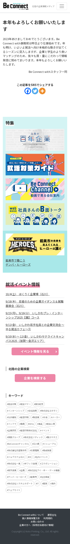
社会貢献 (45, 476)
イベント (45, 430)
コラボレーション (49, 463)
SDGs (31, 423)
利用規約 (47, 518)
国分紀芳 (39, 404)
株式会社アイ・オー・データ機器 (44, 470)
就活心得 (51, 423)
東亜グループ (14, 437)
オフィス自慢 (31, 463)
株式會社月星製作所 (17, 450)
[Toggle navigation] (62, 6)
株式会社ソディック (33, 437)
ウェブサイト (14, 490)
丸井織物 (12, 417)
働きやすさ (52, 437)
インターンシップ (16, 410)
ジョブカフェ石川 (16, 456)
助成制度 (47, 450)
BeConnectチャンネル (18, 443)
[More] (42, 91)
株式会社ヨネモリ (49, 410)
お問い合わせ (37, 521)
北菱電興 (35, 450)
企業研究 (12, 430)
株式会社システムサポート (20, 483)
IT (38, 483)
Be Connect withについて (31, 514)
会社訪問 (33, 410)
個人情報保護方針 (31, 518)
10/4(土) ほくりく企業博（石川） (28, 294)
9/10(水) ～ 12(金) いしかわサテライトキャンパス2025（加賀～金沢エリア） (35, 338)
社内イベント (42, 456)
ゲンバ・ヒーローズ (17, 476)
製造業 (36, 417)
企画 (23, 470)
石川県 (36, 443)
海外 (54, 483)
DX (30, 456)
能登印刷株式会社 (29, 430)
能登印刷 (25, 417)
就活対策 (12, 404)
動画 (23, 423)
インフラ (12, 423)
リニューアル (50, 443)
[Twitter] (35, 91)
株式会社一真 (14, 463)
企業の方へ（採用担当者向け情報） (37, 525)
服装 (45, 483)
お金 (45, 417)
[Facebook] (27, 91)
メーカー (56, 417)
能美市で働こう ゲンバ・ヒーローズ (18, 262)
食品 (40, 423)
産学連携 (12, 470)
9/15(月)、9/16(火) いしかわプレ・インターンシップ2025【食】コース (34, 315)
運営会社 (51, 514)
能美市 (34, 476)
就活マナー (26, 404)
